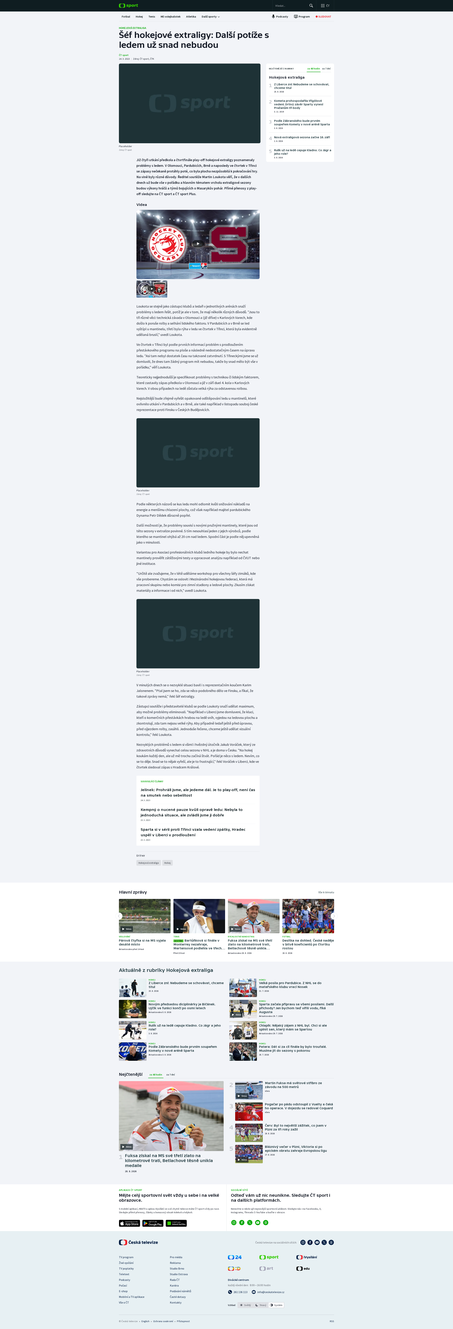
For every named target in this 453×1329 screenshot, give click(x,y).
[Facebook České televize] (310, 1242)
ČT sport (123, 55)
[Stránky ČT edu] (302, 1269)
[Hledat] (311, 5)
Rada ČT (175, 1280)
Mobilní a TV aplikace (131, 1297)
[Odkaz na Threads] (266, 1222)
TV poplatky (126, 1268)
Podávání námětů (180, 1291)
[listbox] (260, 1305)
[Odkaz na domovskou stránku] (134, 6)
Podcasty (124, 1280)
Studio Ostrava (179, 1274)
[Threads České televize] (331, 1242)
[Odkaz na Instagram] (234, 1222)
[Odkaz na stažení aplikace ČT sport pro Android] (153, 1223)
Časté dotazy (178, 1297)
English (145, 1321)
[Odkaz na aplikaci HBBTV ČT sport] (176, 1223)
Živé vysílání (126, 1263)
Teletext (124, 1274)
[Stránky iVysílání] (306, 1258)
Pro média (176, 1257)
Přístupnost (183, 1321)
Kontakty (175, 1302)
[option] (245, 1305)
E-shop (123, 1291)
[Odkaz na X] (250, 1222)
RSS (332, 1321)
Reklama (175, 1263)
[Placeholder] (189, 103)
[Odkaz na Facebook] (242, 1222)
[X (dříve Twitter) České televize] (324, 1242)
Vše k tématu (326, 892)
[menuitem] (126, 16)
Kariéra (174, 1285)
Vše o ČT (124, 1302)
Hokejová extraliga (132, 28)
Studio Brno (177, 1268)
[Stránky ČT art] (266, 1269)
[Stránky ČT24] (235, 1258)
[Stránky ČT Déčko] (234, 1269)
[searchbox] (291, 5)
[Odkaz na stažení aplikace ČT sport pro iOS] (129, 1223)
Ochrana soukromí (163, 1321)
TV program (126, 1257)
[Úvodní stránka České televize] (139, 1242)
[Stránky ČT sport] (269, 1258)
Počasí (123, 1285)
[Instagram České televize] (303, 1242)
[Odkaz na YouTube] (258, 1222)
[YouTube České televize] (317, 1242)
